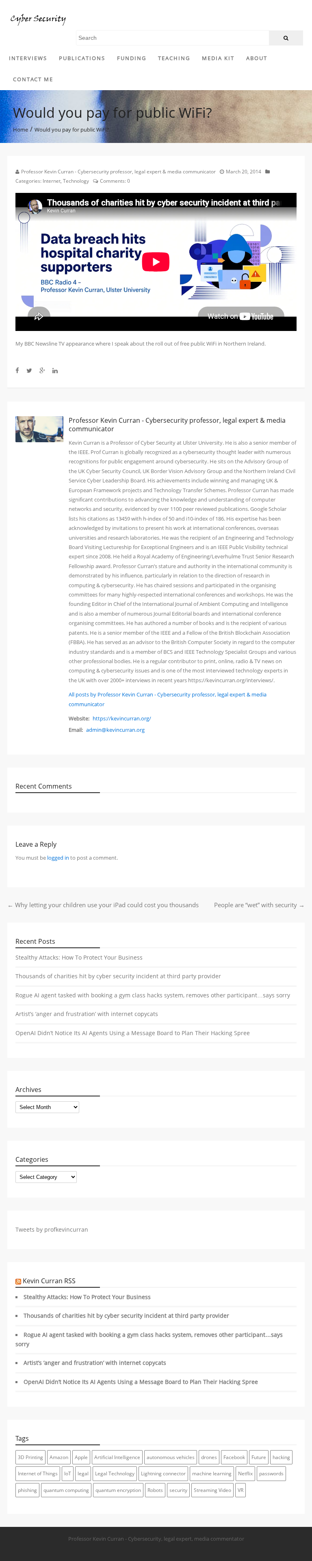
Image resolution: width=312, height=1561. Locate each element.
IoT (67, 1473)
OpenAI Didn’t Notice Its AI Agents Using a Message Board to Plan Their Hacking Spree (132, 1033)
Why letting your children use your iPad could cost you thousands (103, 905)
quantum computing (66, 1490)
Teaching (174, 58)
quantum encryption (118, 1490)
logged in (58, 857)
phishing (27, 1490)
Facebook (234, 1457)
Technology (76, 180)
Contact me (33, 79)
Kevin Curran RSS (49, 1280)
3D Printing (30, 1457)
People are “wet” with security (259, 905)
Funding (131, 58)
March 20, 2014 (243, 171)
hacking (281, 1457)
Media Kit (218, 58)
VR (240, 1490)
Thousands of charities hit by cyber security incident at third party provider (118, 976)
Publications (82, 58)
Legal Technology (114, 1473)
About (256, 58)
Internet (52, 180)
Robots (155, 1490)
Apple (81, 1457)
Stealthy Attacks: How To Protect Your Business (79, 957)
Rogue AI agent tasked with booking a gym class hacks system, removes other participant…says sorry (152, 995)
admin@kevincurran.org (115, 729)
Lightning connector (163, 1473)
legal (83, 1473)
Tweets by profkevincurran (51, 1229)
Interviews (28, 58)
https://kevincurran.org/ (122, 718)
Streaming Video (212, 1490)
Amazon (59, 1457)
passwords (271, 1473)
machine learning (212, 1473)
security (178, 1490)
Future (258, 1457)
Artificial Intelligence (117, 1457)
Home (20, 129)
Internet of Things (38, 1473)
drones (209, 1457)
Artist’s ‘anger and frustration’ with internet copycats (86, 1014)
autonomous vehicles (171, 1457)
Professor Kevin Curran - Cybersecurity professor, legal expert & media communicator (118, 171)
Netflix (245, 1473)
